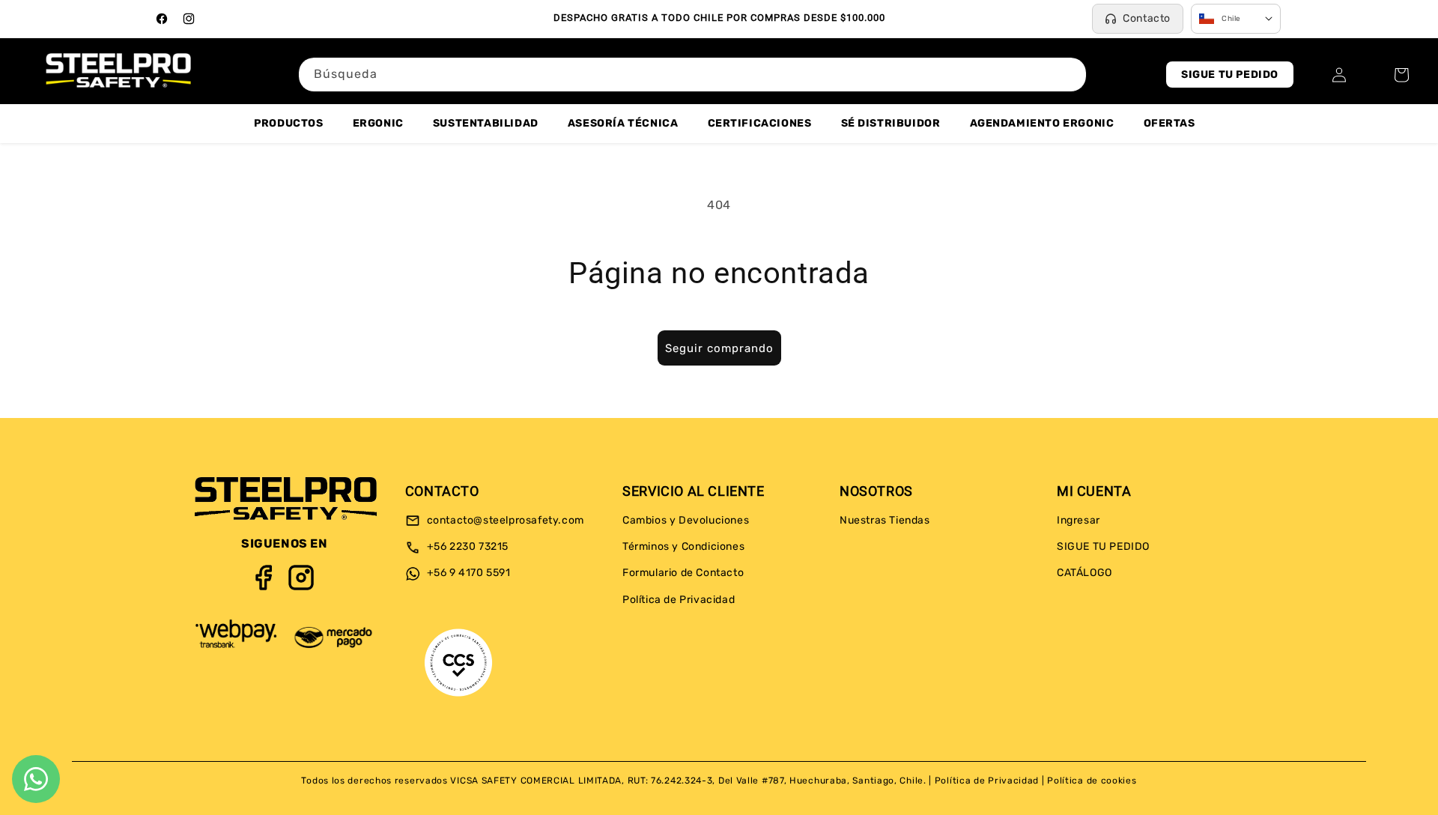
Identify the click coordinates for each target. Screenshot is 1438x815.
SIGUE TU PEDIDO (1229, 74)
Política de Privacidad (678, 599)
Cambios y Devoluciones (685, 520)
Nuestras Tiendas (885, 520)
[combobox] (692, 74)
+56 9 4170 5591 (467, 573)
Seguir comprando (719, 348)
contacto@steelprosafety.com (504, 520)
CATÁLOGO (1084, 573)
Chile (1231, 18)
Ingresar (1078, 520)
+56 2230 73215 (466, 547)
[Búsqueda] (1069, 74)
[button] (1401, 74)
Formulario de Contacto (683, 573)
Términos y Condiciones (683, 547)
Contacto (1147, 18)
